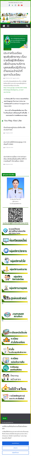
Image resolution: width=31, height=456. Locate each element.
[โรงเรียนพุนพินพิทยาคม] (4, 26)
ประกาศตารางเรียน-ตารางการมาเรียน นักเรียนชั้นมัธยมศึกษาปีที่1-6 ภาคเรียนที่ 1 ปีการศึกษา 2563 (15, 158)
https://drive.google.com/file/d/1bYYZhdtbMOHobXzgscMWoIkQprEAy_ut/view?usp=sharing (15, 90)
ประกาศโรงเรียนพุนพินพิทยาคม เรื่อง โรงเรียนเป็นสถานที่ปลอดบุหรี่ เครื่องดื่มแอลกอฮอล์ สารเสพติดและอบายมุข (15, 112)
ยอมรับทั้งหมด (15, 443)
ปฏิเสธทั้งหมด (15, 453)
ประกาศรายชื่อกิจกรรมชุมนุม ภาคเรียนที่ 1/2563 (15, 143)
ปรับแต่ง (15, 448)
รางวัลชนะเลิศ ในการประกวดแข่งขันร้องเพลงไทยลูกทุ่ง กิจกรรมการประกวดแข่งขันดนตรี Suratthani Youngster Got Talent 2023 (16, 102)
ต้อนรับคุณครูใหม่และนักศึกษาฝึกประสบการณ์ (14, 128)
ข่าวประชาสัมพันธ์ (7, 49)
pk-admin (17, 78)
